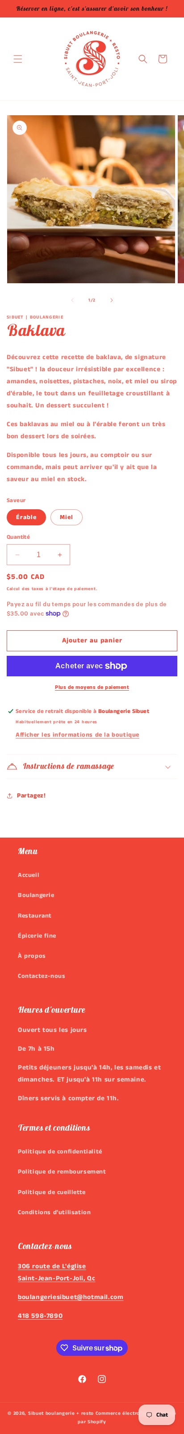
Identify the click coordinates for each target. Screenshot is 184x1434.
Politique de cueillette (52, 1192)
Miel (66, 517)
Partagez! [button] (31, 795)
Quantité (18, 537)
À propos (32, 956)
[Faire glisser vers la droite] (111, 300)
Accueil (28, 875)
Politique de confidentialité (60, 1151)
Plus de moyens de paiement (92, 687)
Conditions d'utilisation (54, 1212)
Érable (26, 517)
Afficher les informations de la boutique (77, 734)
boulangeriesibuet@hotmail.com (70, 1297)
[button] (18, 59)
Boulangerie (36, 895)
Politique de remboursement (62, 1171)
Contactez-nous (41, 976)
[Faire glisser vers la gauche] (72, 300)
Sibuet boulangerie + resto (61, 1413)
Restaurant (35, 915)
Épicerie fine (37, 935)
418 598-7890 (40, 1316)
